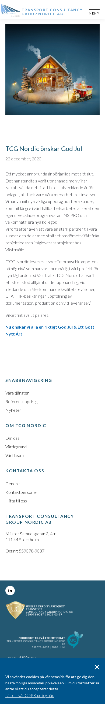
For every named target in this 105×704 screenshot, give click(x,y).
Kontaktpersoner (21, 492)
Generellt (14, 483)
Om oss (12, 438)
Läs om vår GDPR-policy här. (29, 695)
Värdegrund (16, 446)
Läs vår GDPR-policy (20, 657)
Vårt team (14, 455)
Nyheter (13, 410)
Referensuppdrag (21, 401)
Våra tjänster (17, 392)
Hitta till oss (16, 500)
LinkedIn (10, 590)
